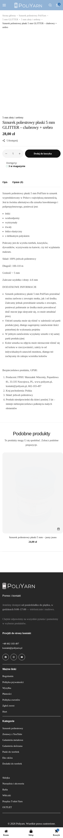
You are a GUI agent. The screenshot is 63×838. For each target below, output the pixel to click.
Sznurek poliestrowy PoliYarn (32, 15)
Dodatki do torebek (12, 763)
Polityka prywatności (13, 682)
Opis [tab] (4, 182)
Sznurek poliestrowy (12, 728)
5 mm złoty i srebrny (30, 19)
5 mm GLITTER (10, 19)
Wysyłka (6, 688)
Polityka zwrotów (11, 700)
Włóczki (6, 795)
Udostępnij (12, 140)
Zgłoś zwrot (8, 705)
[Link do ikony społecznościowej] (5, 657)
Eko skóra (7, 758)
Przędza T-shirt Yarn (12, 801)
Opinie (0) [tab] (17, 182)
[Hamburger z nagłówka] (5, 5)
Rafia (5, 789)
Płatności (6, 694)
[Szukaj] (50, 5)
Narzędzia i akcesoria (13, 783)
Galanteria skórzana (12, 746)
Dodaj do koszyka (43, 153)
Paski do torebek (10, 752)
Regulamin (7, 676)
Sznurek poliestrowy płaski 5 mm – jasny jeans (33, 537)
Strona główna (9, 15)
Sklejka (6, 777)
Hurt (4, 711)
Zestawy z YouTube (12, 734)
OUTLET (7, 807)
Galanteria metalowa (12, 740)
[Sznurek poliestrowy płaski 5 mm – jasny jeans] (32, 492)
